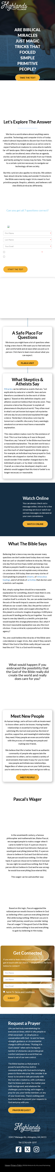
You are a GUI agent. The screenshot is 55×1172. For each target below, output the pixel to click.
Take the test (28, 77)
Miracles (8, 389)
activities (32, 580)
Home (7, 1165)
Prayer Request (22, 1110)
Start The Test (15, 269)
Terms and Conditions (25, 992)
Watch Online (35, 524)
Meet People (27, 777)
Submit (11, 998)
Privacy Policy (16, 1165)
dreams (30, 576)
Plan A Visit (27, 363)
